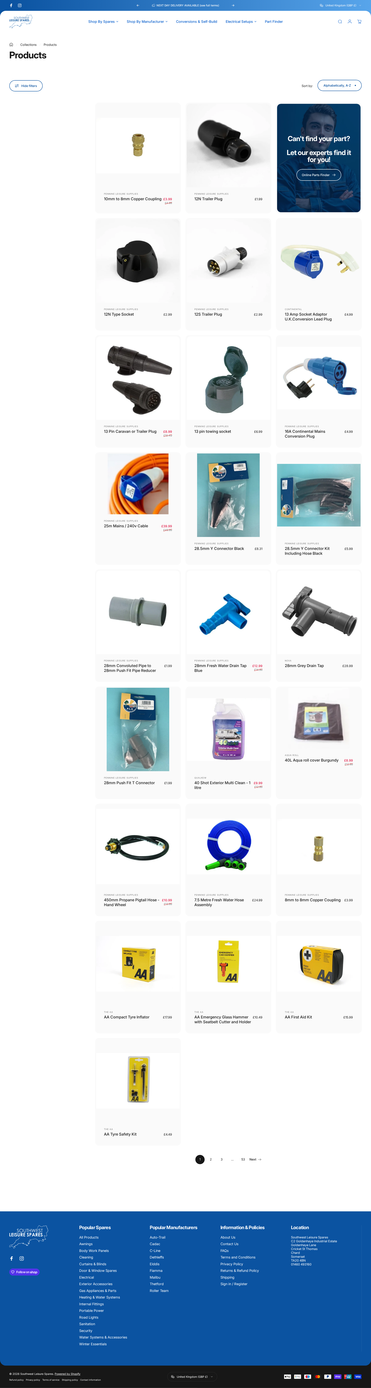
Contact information (90, 1380)
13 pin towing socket (212, 431)
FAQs (224, 1251)
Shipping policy (70, 1380)
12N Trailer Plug (208, 199)
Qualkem (200, 777)
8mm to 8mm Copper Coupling (313, 900)
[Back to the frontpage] (11, 45)
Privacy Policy (231, 1264)
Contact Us (229, 1244)
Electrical (86, 1277)
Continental (293, 309)
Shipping (227, 1277)
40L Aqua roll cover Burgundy (312, 760)
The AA (108, 1012)
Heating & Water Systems (99, 1297)
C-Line (155, 1251)
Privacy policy (33, 1380)
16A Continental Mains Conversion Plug (305, 434)
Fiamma (156, 1271)
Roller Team (159, 1291)
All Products (89, 1237)
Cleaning (86, 1257)
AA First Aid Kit (298, 1017)
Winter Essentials (93, 1344)
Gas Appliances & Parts (97, 1291)
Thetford (157, 1284)
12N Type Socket (119, 314)
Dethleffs (157, 1257)
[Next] (233, 5)
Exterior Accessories (95, 1284)
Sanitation (87, 1324)
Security (85, 1331)
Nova (288, 660)
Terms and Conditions (237, 1257)
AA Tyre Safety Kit (120, 1134)
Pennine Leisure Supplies (121, 194)
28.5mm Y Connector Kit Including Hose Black (307, 551)
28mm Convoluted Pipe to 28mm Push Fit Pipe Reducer (130, 668)
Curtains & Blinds (92, 1264)
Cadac (155, 1244)
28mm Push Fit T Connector (129, 782)
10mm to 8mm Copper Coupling (133, 199)
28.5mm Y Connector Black (219, 548)
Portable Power (91, 1311)
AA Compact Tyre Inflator (126, 1017)
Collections (28, 45)
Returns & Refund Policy (239, 1271)
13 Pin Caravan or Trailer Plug (130, 431)
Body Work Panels (94, 1251)
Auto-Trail (157, 1237)
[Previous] (138, 5)
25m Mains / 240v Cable (126, 526)
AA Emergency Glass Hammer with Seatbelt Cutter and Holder (222, 1019)
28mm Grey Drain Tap (304, 665)
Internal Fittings (91, 1304)
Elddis (154, 1264)
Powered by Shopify (67, 1373)
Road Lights (88, 1317)
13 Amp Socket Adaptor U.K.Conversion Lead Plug (308, 316)
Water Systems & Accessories (103, 1337)
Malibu (155, 1277)
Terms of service (51, 1380)
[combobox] (341, 5)
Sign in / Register (234, 1284)
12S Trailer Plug (208, 314)
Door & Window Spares (98, 1271)
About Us (227, 1237)
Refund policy (16, 1380)
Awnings (86, 1244)
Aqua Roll (292, 755)
